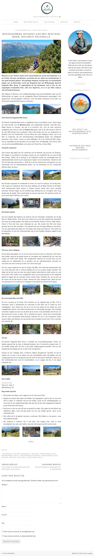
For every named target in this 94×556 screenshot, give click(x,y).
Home (16, 22)
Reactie (5, 484)
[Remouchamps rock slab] (80, 199)
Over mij (64, 22)
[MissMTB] (47, 7)
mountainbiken (47, 455)
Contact (76, 22)
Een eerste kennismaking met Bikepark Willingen (16, 467)
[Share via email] (8, 449)
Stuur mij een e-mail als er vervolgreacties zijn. (19, 531)
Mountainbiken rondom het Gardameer (48, 467)
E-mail (4, 515)
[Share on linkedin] (13, 449)
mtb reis (13, 457)
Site (3, 523)
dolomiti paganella (21, 453)
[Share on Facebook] (9, 449)
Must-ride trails (31, 22)
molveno (35, 453)
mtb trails (22, 457)
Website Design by (82, 553)
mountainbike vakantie (30, 455)
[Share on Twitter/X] (10, 449)
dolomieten (7, 453)
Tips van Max (49, 22)
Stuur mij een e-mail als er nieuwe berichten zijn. (20, 536)
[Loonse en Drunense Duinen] (80, 183)
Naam (4, 506)
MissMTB (11, 553)
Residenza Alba (7, 383)
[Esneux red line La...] (80, 168)
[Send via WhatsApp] (11, 449)
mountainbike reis (48, 453)
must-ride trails (35, 457)
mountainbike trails (10, 455)
